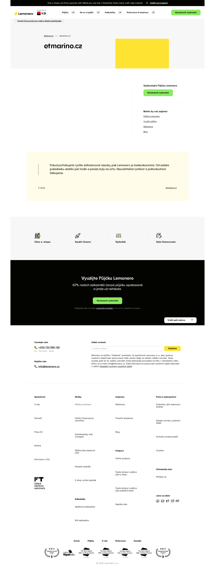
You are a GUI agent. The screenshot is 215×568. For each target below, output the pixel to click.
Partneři (38, 418)
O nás (37, 404)
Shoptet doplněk (83, 466)
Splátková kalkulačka (85, 507)
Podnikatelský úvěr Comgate (84, 435)
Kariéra (37, 445)
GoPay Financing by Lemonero (84, 419)
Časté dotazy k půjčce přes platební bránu (126, 489)
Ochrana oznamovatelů (167, 437)
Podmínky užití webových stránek (168, 405)
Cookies (160, 450)
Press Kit (38, 432)
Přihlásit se (161, 477)
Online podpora (122, 458)
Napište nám (121, 504)
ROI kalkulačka (82, 520)
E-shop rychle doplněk (85, 480)
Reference (48, 36)
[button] (68, 12)
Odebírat (172, 348)
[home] (30, 12)
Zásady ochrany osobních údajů (168, 421)
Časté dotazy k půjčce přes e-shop (126, 473)
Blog (117, 432)
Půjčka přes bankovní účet (85, 451)
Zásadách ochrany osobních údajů (116, 366)
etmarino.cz (171, 188)
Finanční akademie (124, 418)
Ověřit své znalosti (159, 3)
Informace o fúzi (42, 459)
